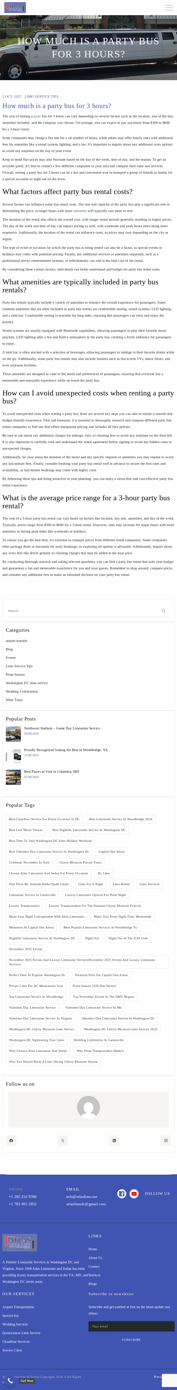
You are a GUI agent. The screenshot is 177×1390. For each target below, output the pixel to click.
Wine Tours (14, 700)
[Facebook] (121, 1193)
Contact (94, 1266)
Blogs (92, 1284)
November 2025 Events (25, 949)
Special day (10, 1315)
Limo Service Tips (41, 96)
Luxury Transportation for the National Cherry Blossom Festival (95, 905)
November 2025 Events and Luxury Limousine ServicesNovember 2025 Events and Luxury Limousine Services (82, 962)
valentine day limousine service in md (93, 1007)
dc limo (104, 873)
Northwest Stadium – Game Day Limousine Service (62, 728)
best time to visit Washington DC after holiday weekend (50, 840)
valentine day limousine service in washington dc (118, 1018)
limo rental (121, 884)
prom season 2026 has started (94, 986)
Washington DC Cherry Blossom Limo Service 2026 (120, 1029)
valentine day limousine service (32, 1007)
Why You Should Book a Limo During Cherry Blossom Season (53, 1061)
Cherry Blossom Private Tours (80, 862)
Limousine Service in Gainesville (32, 895)
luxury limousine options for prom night (95, 895)
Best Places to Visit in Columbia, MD (51, 771)
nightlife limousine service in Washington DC (42, 938)
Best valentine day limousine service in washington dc (49, 851)
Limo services (150, 884)
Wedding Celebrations (22, 691)
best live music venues (26, 830)
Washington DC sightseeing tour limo (36, 1040)
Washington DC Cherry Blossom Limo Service (41, 1029)
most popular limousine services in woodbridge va (100, 927)
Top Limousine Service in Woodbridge (36, 996)
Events (11, 657)
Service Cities (12, 1350)
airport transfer (16, 641)
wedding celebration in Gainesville (99, 1040)
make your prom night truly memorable (122, 916)
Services (94, 1275)
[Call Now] (10, 1381)
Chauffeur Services (16, 1341)
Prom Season (15, 674)
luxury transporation (24, 905)
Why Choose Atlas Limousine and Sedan (38, 1051)
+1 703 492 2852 (23, 1204)
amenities (80, 211)
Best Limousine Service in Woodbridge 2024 (120, 819)
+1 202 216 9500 (23, 1196)
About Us (95, 1258)
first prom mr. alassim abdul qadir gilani (39, 884)
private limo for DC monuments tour (36, 986)
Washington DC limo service (27, 683)
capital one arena (112, 851)
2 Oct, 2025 (11, 96)
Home (92, 1249)
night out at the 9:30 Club (128, 938)
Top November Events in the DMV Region (103, 996)
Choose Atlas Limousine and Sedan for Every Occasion (48, 873)
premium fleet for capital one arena (101, 975)
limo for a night (90, 884)
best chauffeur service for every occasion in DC (44, 819)
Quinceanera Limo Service (21, 1333)
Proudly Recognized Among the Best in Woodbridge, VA (66, 750)
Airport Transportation (18, 1307)
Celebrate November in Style (29, 862)
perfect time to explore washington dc (37, 975)
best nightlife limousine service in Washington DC (89, 830)
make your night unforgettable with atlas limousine (46, 916)
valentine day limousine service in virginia (40, 1018)
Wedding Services (15, 1324)
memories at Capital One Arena (31, 927)
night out (92, 938)
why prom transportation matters (100, 1051)
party (37, 116)
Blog (9, 649)
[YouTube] (134, 1193)
